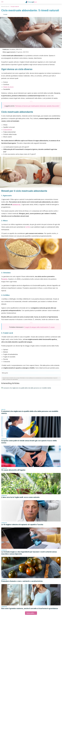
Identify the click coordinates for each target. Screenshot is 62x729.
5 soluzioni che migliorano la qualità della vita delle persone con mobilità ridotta (29, 412)
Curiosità (4, 439)
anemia (4, 279)
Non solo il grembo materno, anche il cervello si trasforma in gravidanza (29, 608)
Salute (3, 409)
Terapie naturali (15, 6)
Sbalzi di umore (8, 87)
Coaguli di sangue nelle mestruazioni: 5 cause (39, 327)
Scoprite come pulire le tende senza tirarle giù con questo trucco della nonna (29, 442)
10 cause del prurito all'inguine (13, 470)
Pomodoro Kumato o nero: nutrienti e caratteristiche (22, 581)
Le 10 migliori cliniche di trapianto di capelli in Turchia (22, 524)
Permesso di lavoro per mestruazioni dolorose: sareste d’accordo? (37, 106)
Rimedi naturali (5, 6)
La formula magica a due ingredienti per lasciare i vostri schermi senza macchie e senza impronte (29, 553)
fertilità (27, 227)
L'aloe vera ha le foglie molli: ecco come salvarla (20, 497)
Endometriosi (7, 129)
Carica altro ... (31, 613)
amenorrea (16, 204)
